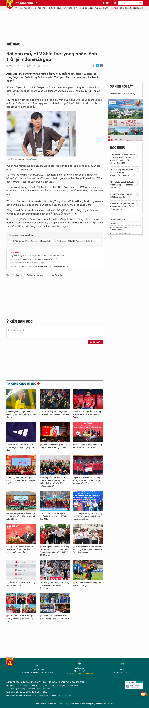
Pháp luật (61, 8)
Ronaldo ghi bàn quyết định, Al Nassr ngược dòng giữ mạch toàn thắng (21, 414)
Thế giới (52, 8)
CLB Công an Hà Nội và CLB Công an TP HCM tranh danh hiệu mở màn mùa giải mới (87, 516)
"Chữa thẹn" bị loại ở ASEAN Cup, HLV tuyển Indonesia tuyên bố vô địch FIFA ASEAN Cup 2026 (122, 159)
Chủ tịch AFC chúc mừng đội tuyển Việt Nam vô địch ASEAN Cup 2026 (53, 516)
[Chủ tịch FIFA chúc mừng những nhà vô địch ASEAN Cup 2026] (21, 603)
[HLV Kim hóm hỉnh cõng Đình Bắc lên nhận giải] (88, 570)
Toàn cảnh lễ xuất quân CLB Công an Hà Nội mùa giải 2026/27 (54, 446)
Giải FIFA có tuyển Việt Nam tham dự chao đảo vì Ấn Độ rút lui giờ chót (122, 207)
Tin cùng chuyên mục (21, 383)
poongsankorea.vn (116, 229)
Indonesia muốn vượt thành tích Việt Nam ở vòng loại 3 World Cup (34, 259)
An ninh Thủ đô (26, 3)
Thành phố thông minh (83, 8)
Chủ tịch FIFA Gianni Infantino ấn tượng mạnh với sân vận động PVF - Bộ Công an (88, 549)
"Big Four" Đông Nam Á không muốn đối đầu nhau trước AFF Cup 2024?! (37, 256)
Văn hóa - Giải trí (101, 8)
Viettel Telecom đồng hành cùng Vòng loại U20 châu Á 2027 (87, 446)
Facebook (93, 65)
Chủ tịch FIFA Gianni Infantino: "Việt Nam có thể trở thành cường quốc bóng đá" (19, 549)
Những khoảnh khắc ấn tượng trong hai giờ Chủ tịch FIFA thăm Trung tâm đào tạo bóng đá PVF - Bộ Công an (54, 551)
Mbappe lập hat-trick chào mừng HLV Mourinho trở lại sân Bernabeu (54, 585)
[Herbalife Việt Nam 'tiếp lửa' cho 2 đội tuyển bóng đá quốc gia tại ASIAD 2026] (21, 501)
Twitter (97, 65)
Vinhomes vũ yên (115, 223)
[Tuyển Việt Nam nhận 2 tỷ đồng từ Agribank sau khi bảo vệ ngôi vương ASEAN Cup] (88, 465)
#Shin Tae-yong (17, 275)
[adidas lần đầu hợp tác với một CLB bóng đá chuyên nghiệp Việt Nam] (21, 432)
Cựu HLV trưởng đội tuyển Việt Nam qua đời (121, 195)
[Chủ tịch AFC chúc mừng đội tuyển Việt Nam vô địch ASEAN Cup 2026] (54, 501)
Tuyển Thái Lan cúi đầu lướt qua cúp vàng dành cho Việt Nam (54, 617)
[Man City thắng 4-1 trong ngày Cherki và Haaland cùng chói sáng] (54, 399)
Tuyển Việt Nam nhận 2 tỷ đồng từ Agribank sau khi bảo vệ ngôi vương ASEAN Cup (87, 480)
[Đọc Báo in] (116, 3)
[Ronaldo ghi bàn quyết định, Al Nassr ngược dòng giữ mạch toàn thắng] (21, 399)
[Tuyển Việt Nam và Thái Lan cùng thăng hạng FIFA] (21, 570)
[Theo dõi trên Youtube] (107, 3)
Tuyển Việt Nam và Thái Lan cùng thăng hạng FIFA (20, 584)
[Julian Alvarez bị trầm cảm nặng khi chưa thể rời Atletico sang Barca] (88, 399)
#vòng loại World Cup (55, 275)
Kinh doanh (138, 8)
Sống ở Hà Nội (126, 8)
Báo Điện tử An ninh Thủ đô (10, 4)
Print (101, 65)
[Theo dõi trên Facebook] (104, 3)
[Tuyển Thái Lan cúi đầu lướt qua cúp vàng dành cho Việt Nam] (54, 603)
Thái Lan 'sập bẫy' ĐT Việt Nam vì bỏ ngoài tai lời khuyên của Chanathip (121, 173)
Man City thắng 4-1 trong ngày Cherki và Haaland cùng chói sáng (54, 413)
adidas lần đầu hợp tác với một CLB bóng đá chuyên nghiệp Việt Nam (20, 447)
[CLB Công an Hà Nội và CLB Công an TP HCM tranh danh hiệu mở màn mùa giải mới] (88, 501)
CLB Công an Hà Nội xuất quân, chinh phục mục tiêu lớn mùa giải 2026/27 (20, 480)
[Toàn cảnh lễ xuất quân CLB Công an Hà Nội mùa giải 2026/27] (54, 432)
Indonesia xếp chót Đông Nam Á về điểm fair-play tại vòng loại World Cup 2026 (39, 267)
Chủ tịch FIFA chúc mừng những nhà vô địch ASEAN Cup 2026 (19, 619)
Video (70, 8)
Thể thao (114, 8)
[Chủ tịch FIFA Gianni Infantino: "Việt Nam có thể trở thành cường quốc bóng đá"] (21, 534)
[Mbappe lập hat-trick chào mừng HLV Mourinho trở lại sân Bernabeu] (54, 570)
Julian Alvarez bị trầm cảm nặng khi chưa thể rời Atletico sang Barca (87, 414)
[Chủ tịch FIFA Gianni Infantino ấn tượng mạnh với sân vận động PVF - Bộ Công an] (88, 534)
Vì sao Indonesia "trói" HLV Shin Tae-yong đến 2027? (29, 263)
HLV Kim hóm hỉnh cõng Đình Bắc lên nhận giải (87, 584)
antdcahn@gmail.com (122, 673)
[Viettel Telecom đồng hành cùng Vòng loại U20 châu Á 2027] (88, 432)
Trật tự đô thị (25, 8)
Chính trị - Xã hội (40, 8)
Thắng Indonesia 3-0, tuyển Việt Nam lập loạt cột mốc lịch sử (122, 185)
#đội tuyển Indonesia (35, 275)
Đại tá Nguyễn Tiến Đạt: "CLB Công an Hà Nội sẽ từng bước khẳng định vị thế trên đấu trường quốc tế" (53, 481)
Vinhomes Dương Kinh (117, 219)
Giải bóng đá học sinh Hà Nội (122, 93)
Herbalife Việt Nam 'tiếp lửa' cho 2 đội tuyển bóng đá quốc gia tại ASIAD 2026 (20, 516)
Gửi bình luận (95, 342)
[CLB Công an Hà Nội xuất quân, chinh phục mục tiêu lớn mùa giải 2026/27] (21, 465)
